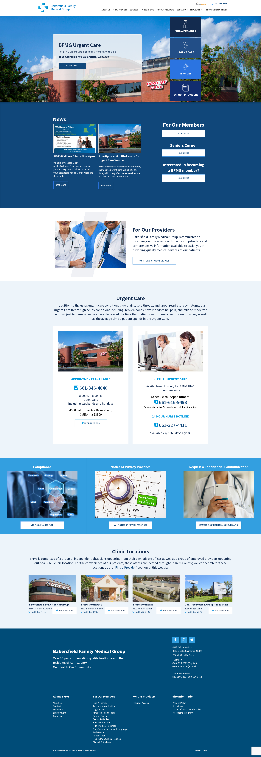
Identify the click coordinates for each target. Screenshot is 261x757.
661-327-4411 (221, 3)
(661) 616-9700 (142, 611)
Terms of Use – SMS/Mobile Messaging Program (186, 711)
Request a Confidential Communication (218, 525)
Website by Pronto (201, 750)
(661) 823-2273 (194, 611)
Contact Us (182, 10)
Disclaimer (177, 706)
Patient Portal (100, 716)
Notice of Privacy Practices (132, 525)
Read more (61, 185)
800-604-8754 (195, 676)
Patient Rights (100, 735)
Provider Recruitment (216, 10)
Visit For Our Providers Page (154, 260)
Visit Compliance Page (42, 525)
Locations (58, 709)
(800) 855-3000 (179, 666)
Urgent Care (148, 10)
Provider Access (141, 702)
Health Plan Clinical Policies (107, 738)
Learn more (72, 65)
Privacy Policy (179, 702)
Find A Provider (120, 10)
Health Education (102, 722)
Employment (59, 712)
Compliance (59, 716)
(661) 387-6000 (90, 611)
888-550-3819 (179, 676)
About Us (106, 10)
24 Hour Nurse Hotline (104, 706)
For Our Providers (165, 10)
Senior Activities (101, 719)
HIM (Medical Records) (104, 725)
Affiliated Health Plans (104, 712)
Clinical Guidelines (102, 742)
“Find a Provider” (125, 567)
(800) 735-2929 (179, 663)
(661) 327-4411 (38, 611)
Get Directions (92, 423)
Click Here (183, 133)
